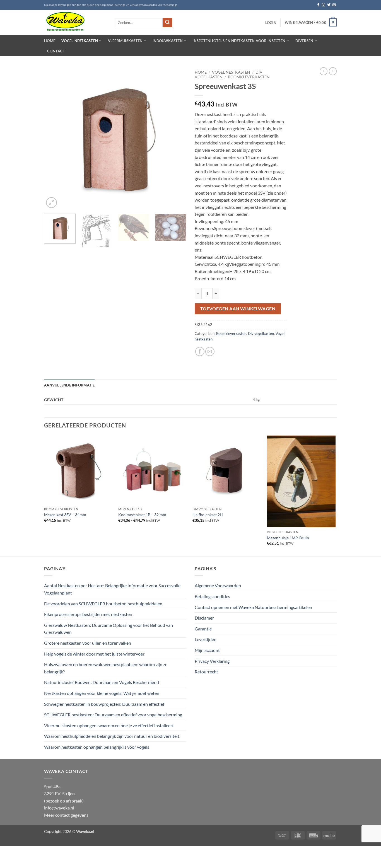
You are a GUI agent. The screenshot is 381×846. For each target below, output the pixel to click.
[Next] (177, 138)
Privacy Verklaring (212, 661)
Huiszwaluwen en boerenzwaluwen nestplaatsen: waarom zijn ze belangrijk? (105, 668)
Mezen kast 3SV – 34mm (65, 514)
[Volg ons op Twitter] (329, 5)
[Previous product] (333, 71)
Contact (56, 51)
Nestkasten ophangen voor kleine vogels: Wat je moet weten (101, 693)
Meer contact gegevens (66, 815)
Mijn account (207, 650)
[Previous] (54, 138)
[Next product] (323, 71)
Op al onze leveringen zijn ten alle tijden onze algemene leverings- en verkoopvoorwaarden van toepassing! (110, 4)
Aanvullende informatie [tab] (69, 385)
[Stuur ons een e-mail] (334, 5)
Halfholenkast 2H (207, 514)
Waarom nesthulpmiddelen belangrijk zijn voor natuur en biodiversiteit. (112, 736)
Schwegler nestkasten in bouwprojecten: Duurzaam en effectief (104, 704)
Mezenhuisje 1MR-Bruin (288, 537)
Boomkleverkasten (249, 77)
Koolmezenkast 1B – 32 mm (142, 514)
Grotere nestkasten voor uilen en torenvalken (87, 643)
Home (49, 40)
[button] (270, 23)
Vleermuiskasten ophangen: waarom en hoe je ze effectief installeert (109, 725)
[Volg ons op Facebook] (318, 5)
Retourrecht (206, 671)
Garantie (203, 628)
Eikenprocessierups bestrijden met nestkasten (88, 614)
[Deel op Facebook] (199, 351)
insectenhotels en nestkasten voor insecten (238, 40)
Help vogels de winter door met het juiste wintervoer (94, 653)
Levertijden (205, 639)
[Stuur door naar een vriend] (209, 351)
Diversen (304, 40)
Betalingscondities (212, 596)
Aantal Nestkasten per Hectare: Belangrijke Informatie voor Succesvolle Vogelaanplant (112, 589)
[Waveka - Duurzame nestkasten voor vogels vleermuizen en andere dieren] (75, 22)
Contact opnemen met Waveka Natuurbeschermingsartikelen (253, 607)
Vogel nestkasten (79, 40)
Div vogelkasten (261, 333)
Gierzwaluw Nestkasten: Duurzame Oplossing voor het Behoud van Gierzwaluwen (108, 628)
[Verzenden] (167, 22)
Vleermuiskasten (125, 40)
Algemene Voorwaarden (218, 585)
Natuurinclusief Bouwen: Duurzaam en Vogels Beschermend (101, 682)
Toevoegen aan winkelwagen (238, 308)
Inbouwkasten (168, 40)
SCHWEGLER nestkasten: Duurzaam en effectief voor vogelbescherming (113, 714)
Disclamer (204, 617)
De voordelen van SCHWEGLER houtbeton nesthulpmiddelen (103, 603)
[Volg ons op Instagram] (323, 5)
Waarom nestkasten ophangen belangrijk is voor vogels (96, 747)
